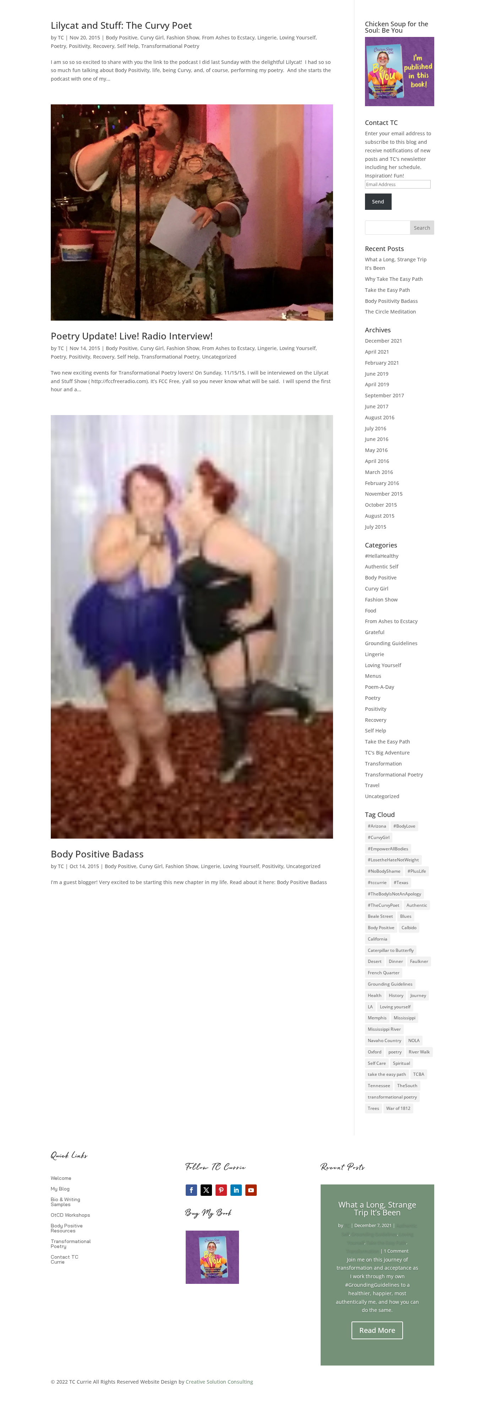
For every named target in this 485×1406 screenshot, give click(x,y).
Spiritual (401, 1063)
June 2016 (376, 439)
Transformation (383, 763)
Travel (372, 785)
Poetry (58, 46)
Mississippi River (384, 1029)
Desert (375, 961)
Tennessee (379, 1086)
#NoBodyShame (384, 871)
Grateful (375, 632)
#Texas (401, 882)
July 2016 (375, 428)
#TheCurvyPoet (383, 905)
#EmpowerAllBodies (388, 849)
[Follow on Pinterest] (221, 1190)
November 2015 (384, 493)
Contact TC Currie (64, 1259)
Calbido (409, 928)
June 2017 (376, 406)
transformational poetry (392, 1097)
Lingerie (267, 37)
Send (378, 201)
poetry (395, 1052)
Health (375, 995)
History (396, 995)
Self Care (377, 1063)
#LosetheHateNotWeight (393, 860)
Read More (377, 1330)
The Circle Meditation (390, 311)
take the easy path (387, 1074)
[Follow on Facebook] (191, 1190)
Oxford (374, 1052)
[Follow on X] (206, 1190)
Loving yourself (395, 1007)
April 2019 (377, 384)
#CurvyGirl (378, 837)
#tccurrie (377, 882)
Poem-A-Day (379, 686)
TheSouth (407, 1086)
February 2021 (382, 362)
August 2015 (379, 515)
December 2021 (383, 340)
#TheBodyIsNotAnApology (394, 894)
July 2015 (375, 526)
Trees (373, 1108)
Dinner (396, 961)
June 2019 (376, 373)
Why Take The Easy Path (394, 279)
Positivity (79, 46)
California (377, 939)
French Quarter (383, 973)
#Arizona (377, 826)
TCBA (418, 1074)
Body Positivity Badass (391, 301)
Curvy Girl (152, 37)
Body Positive (121, 37)
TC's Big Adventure (387, 752)
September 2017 (384, 395)
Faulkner (419, 961)
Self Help (127, 46)
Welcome (61, 1178)
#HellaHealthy (381, 555)
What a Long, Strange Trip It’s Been (377, 1208)
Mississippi (404, 1018)
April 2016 (377, 461)
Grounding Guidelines (391, 643)
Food (370, 610)
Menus (373, 675)
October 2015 (381, 504)
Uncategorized (219, 356)
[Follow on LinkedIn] (236, 1190)
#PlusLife (417, 871)
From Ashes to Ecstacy (228, 37)
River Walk (419, 1052)
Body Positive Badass (97, 854)
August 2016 (379, 417)
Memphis (377, 1018)
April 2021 (377, 351)
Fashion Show (183, 37)
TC (61, 37)
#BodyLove (404, 826)
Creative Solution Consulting (219, 1381)
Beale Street (380, 916)
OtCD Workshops (70, 1215)
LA (370, 1007)
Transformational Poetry (170, 46)
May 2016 (376, 450)
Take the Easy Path (387, 290)
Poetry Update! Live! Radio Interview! (132, 335)
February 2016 (382, 483)
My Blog (60, 1189)
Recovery (103, 46)
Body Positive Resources (67, 1228)
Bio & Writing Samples (65, 1202)
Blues (406, 916)
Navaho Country (384, 1040)
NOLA (414, 1040)
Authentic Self (381, 566)
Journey (418, 995)
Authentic (417, 905)
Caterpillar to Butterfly (391, 950)
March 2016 (379, 472)
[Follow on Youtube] (251, 1190)
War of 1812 (398, 1108)
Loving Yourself (297, 37)
